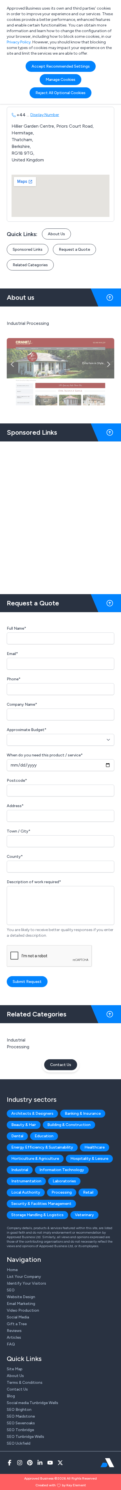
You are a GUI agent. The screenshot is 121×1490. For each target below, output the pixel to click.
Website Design (21, 1296)
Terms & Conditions (24, 1382)
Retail (88, 1192)
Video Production (23, 1310)
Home (12, 1269)
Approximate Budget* (26, 729)
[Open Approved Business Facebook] (9, 1462)
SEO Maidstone (21, 1416)
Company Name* (22, 704)
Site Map (15, 1369)
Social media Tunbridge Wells (32, 1402)
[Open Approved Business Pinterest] (30, 1462)
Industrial (19, 1169)
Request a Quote (74, 249)
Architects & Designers (32, 1113)
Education (44, 1136)
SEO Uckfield (18, 1443)
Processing (61, 1192)
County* (15, 856)
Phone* (14, 679)
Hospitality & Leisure (89, 1158)
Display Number (44, 114)
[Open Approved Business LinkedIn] (40, 1462)
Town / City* (18, 831)
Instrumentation (26, 1181)
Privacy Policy (19, 42)
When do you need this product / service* (45, 755)
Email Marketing (21, 1303)
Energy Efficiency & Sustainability (42, 1147)
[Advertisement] (60, 515)
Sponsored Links (27, 249)
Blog (11, 1396)
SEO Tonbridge (20, 1429)
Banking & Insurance (83, 1113)
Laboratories (64, 1181)
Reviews (14, 1330)
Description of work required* (34, 882)
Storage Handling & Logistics (37, 1215)
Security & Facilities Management (41, 1203)
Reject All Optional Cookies (60, 92)
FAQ (11, 1344)
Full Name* (16, 628)
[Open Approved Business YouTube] (50, 1462)
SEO (11, 1290)
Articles (14, 1337)
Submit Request (27, 981)
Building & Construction (69, 1124)
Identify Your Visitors (26, 1283)
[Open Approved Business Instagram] (20, 1462)
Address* (15, 805)
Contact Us (60, 1064)
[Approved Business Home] (107, 1462)
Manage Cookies (60, 79)
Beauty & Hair (23, 1124)
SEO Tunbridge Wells (25, 1436)
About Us (56, 234)
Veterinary (84, 1215)
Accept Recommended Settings (61, 66)
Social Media (18, 1317)
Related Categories (30, 265)
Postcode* (17, 780)
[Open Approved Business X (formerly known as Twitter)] (60, 1462)
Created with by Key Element (60, 1485)
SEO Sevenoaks (21, 1423)
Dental (17, 1136)
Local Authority (25, 1192)
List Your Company (24, 1276)
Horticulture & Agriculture (35, 1158)
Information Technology (61, 1169)
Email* (12, 653)
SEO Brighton (19, 1409)
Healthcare (94, 1147)
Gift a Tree (17, 1324)
